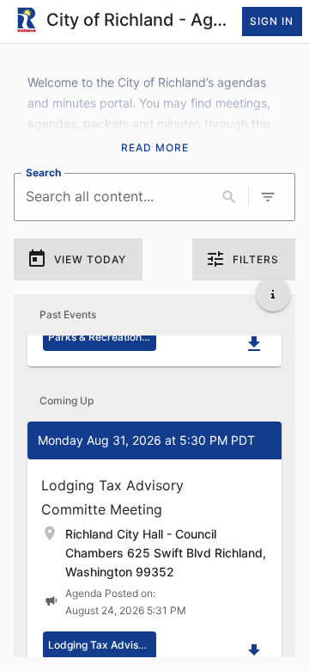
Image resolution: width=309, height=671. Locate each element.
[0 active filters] (267, 197)
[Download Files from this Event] (254, 344)
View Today (90, 259)
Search (43, 171)
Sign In (272, 21)
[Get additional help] (273, 294)
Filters (256, 259)
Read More (155, 147)
